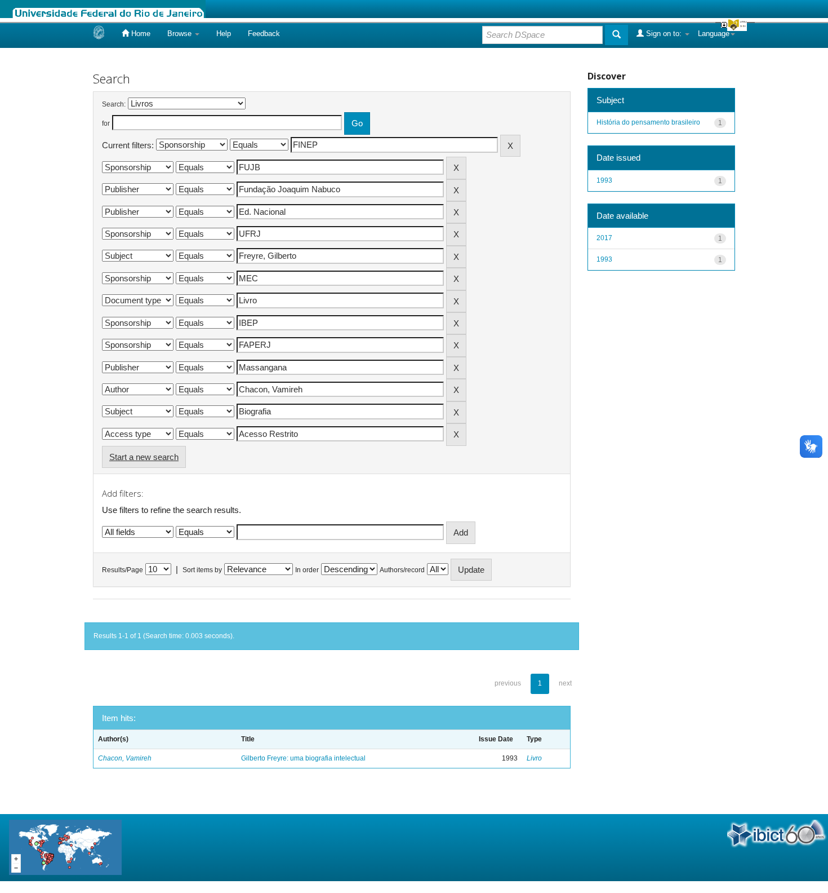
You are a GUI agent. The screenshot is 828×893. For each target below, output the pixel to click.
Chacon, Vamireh (125, 758)
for (106, 123)
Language (713, 33)
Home (139, 33)
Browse (180, 33)
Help (223, 33)
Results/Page (122, 570)
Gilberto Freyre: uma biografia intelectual (303, 758)
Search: (114, 104)
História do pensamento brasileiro (648, 122)
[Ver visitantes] (65, 847)
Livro (534, 758)
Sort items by (202, 570)
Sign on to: (664, 33)
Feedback (264, 33)
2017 (604, 238)
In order (307, 570)
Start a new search (144, 457)
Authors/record (402, 570)
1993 (604, 180)
